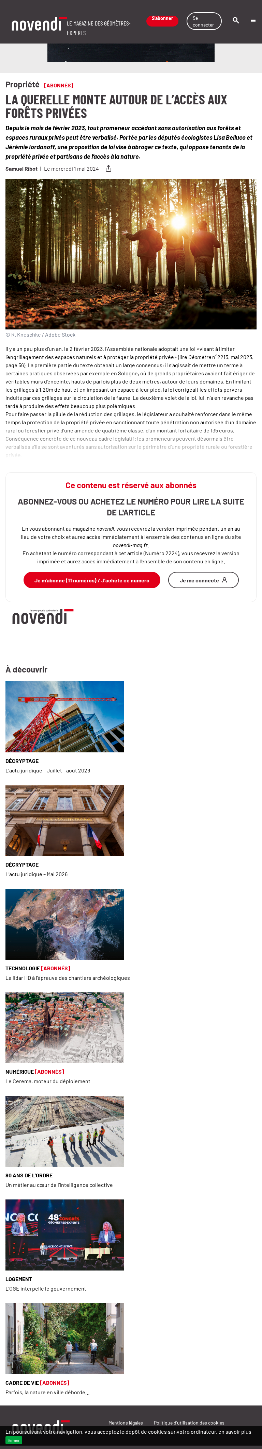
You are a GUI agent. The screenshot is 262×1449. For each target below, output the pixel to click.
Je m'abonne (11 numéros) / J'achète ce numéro (91, 580)
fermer (13, 1440)
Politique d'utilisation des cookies (189, 1422)
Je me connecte (199, 580)
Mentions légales (125, 1422)
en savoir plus (234, 1431)
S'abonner (162, 18)
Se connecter (203, 21)
